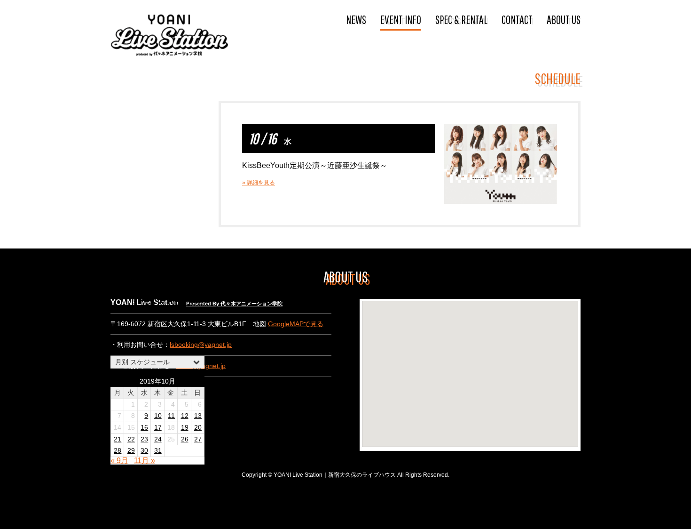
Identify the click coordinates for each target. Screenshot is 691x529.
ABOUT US (564, 19)
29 (131, 450)
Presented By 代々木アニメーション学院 (234, 303)
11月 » (144, 461)
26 (184, 439)
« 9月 (119, 461)
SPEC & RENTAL (461, 19)
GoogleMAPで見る (295, 324)
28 (117, 450)
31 (158, 450)
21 (117, 439)
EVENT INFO (400, 19)
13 (198, 415)
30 (144, 450)
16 (144, 427)
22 (131, 439)
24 (158, 439)
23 (144, 439)
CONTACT (517, 19)
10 (158, 415)
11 (171, 415)
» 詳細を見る (258, 182)
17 (158, 427)
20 (198, 427)
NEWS (356, 19)
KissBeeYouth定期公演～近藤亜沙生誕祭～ (314, 165)
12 (184, 415)
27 (198, 439)
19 (184, 427)
